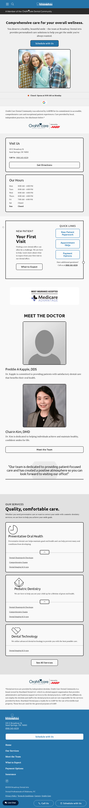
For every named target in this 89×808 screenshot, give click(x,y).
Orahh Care (46, 796)
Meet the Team (44, 449)
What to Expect (29, 266)
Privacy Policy (11, 796)
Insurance (10, 774)
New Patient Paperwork (67, 233)
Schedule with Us (44, 43)
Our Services (12, 750)
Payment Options (67, 254)
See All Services (44, 662)
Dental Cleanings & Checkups (21, 558)
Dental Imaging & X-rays (19, 567)
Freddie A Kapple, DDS (21, 369)
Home (8, 745)
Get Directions (44, 165)
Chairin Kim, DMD (17, 432)
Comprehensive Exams (18, 562)
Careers (37, 796)
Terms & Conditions (26, 796)
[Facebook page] (6, 780)
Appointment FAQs (68, 244)
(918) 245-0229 (22, 157)
